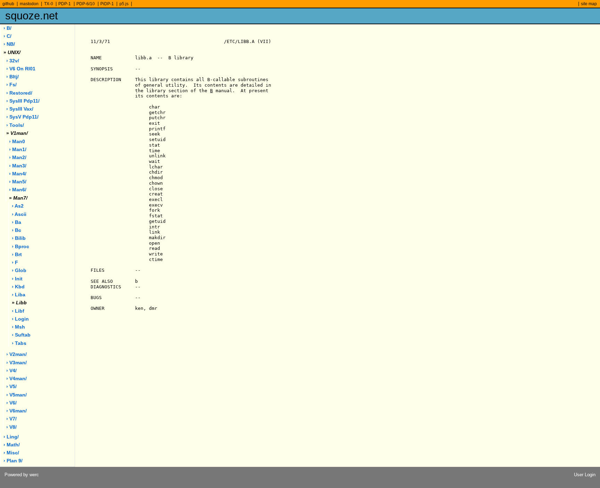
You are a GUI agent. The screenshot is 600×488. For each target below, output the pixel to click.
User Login (584, 474)
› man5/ (17, 181)
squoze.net (31, 16)
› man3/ (17, 165)
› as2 (18, 206)
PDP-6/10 (85, 3)
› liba (18, 294)
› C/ (7, 36)
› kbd (18, 286)
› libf (18, 311)
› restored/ (19, 93)
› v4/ (11, 370)
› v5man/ (16, 395)
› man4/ (17, 173)
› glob (19, 270)
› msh (18, 327)
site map (589, 3)
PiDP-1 (107, 3)
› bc (16, 230)
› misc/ (11, 452)
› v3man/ (16, 362)
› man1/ (17, 149)
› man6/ (17, 189)
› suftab (21, 335)
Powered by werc (22, 474)
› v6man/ (16, 410)
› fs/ (11, 84)
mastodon (29, 3)
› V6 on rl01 (20, 68)
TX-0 (48, 3)
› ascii (19, 214)
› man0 (17, 141)
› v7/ (11, 418)
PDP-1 (64, 3)
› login (20, 319)
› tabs (19, 343)
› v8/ (11, 427)
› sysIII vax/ (19, 109)
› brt (17, 254)
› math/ (11, 444)
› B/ (7, 28)
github (8, 3)
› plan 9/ (13, 460)
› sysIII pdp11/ (23, 101)
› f (15, 262)
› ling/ (11, 436)
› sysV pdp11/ (22, 117)
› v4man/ (16, 378)
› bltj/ (12, 76)
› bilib (19, 238)
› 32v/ (12, 60)
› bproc (20, 246)
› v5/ (11, 386)
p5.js (123, 3)
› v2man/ (16, 354)
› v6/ (11, 403)
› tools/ (15, 125)
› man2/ (17, 157)
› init (17, 278)
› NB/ (9, 44)
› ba (16, 222)
